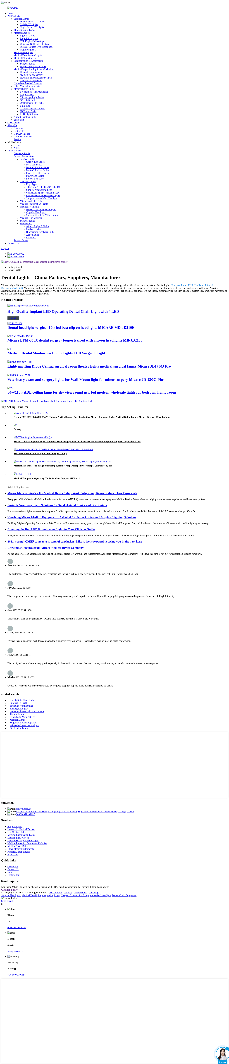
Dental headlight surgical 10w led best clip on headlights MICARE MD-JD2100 (70, 327)
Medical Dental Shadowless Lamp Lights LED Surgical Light (56, 353)
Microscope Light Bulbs (32, 97)
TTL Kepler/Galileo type (32, 41)
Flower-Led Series (35, 178)
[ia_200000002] (15, 253)
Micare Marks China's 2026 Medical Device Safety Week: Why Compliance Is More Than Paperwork (72, 493)
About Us (12, 125)
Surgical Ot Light (18, 703)
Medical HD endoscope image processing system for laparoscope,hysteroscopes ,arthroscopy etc (63, 465)
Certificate (19, 131)
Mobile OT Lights (29, 24)
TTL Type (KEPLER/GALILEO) (43, 187)
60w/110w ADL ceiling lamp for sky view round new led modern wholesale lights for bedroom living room (91, 392)
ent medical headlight (100, 895)
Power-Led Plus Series (37, 173)
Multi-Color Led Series (37, 170)
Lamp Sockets (27, 94)
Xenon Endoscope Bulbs (32, 108)
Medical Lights (17, 719)
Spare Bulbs (26, 223)
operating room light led (21, 705)
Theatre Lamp (17, 714)
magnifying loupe (51, 895)
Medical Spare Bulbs (24, 89)
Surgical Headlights (11, 895)
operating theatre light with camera (27, 711)
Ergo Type (31, 184)
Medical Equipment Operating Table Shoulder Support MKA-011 (47, 478)
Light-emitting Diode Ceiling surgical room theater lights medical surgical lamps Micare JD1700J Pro (89, 366)
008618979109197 (25, 814)
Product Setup (21, 240)
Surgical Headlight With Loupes (42, 215)
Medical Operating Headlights (41, 209)
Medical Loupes (22, 32)
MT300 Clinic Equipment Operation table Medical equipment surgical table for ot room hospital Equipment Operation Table (77, 441)
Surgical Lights (21, 18)
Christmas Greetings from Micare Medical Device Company (45, 547)
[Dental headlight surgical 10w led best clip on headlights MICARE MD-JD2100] (14, 323)
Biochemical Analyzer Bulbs (34, 91)
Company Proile (22, 153)
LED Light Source (29, 114)
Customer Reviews (23, 136)
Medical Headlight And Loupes (22, 840)
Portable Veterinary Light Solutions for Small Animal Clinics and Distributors (57, 505)
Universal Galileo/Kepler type (34, 44)
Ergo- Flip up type (29, 38)
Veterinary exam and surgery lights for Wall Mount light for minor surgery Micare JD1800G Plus (85, 380)
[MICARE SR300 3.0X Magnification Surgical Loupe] (53, 449)
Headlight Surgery (19, 708)
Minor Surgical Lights (24, 30)
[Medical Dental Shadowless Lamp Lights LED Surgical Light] (9, 349)
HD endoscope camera (31, 72)
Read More (13, 318)
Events (17, 145)
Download (19, 128)
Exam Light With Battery (22, 717)
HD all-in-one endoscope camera (36, 77)
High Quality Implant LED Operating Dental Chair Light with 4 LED (63, 311)
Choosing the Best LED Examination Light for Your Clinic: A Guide (51, 529)
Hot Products (55, 892)
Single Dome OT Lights (32, 27)
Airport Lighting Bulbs (25, 117)
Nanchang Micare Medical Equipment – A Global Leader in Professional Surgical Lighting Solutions (71, 517)
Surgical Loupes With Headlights (36, 46)
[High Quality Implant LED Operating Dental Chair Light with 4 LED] (28, 305)
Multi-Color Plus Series (37, 167)
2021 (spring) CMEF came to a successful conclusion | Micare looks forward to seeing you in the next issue (74, 541)
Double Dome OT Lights (32, 21)
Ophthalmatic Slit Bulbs (31, 103)
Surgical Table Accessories (33, 66)
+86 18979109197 (16, 974)
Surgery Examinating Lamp (23, 722)
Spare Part (19, 119)
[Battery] (15, 425)
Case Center (13, 122)
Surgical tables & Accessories (28, 61)
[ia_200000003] (15, 256)
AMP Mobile (80, 892)
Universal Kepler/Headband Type (42, 192)
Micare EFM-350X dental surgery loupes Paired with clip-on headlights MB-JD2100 (74, 340)
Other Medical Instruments (27, 86)
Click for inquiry (9, 889)
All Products (13, 16)
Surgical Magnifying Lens (39, 190)
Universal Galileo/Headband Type (43, 195)
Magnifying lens (28, 49)
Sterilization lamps (19, 728)
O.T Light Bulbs (28, 100)
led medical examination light (24, 725)
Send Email (7, 901)
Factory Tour (13, 875)
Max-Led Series (34, 164)
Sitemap (68, 892)
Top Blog (93, 892)
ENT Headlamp (196, 285)
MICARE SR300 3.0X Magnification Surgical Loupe (40, 453)
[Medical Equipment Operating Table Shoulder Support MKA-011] (23, 474)
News (16, 147)
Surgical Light (16, 288)
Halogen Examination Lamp (75, 895)
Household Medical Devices (28, 83)
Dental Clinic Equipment (124, 895)
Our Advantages (22, 133)
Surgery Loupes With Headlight (41, 198)
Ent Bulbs (25, 105)
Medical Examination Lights (28, 55)
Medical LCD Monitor (31, 80)
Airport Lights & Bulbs (37, 226)
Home (10, 13)
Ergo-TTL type (27, 35)
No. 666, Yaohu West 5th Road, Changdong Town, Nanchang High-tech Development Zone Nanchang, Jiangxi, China (75, 811)
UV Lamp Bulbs (28, 111)
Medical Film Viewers (25, 58)
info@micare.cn (23, 808)
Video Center (14, 150)
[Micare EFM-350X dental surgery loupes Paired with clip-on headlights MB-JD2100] (20, 336)
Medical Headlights (23, 52)
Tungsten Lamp (179, 285)
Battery (17, 429)
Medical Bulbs (33, 229)
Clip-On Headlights (35, 212)
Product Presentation (24, 156)
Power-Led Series (35, 176)
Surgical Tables (27, 63)
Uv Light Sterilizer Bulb (22, 700)
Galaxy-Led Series (35, 161)
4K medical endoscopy (31, 75)
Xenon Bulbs (32, 234)
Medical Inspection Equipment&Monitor (34, 69)
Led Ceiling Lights (16, 832)
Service (17, 139)
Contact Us (13, 243)
